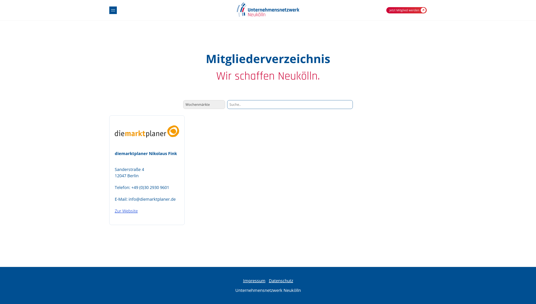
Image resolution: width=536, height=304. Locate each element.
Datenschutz (281, 280)
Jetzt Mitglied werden (404, 10)
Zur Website (126, 211)
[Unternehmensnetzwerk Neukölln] (268, 16)
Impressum (254, 280)
